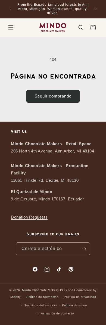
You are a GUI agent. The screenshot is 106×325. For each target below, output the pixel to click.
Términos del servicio (40, 305)
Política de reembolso (42, 296)
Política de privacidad (80, 296)
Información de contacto (56, 313)
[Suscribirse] (84, 248)
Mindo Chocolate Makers (40, 290)
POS (63, 290)
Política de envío (74, 305)
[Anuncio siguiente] (96, 9)
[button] (11, 28)
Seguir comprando (53, 96)
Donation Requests (29, 217)
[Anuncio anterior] (10, 9)
